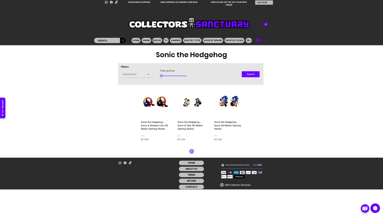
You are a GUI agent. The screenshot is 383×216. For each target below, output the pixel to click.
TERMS (191, 175)
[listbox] (264, 2)
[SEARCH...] (123, 40)
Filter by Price (167, 70)
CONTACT (191, 187)
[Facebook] (111, 2)
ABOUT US (191, 169)
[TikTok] (116, 2)
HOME (191, 163)
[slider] (161, 76)
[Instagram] (106, 2)
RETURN (191, 181)
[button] (264, 2)
